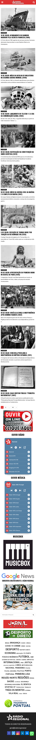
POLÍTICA (20, 671)
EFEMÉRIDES (3, 32)
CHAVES (23, 643)
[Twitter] (13, 733)
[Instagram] (18, 733)
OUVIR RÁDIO (18, 434)
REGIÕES (23, 677)
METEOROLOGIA (27, 665)
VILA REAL (13, 693)
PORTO (28, 671)
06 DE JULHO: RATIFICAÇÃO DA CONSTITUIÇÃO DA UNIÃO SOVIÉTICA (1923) (17, 153)
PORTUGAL (10, 674)
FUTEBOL (24, 656)
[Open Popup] (24, 447)
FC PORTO (27, 653)
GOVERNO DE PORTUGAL (8, 659)
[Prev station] (20, 447)
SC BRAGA (17, 681)
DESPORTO (12, 649)
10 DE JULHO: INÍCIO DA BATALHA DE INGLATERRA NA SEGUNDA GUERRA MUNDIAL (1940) (17, 76)
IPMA (22, 662)
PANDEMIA (20, 668)
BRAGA (7, 643)
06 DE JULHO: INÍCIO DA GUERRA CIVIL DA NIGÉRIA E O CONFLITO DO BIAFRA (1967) (17, 193)
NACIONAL (10, 668)
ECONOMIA (10, 653)
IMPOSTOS (30, 659)
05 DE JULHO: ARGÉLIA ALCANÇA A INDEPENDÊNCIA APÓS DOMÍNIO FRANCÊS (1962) (18, 313)
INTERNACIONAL (12, 662)
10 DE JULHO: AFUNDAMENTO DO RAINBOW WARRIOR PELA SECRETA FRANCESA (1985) (15, 36)
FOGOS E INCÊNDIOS (10, 657)
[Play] (15, 447)
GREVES (18, 659)
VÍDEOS (25, 693)
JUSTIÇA (28, 662)
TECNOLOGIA (20, 687)
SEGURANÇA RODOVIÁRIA (12, 684)
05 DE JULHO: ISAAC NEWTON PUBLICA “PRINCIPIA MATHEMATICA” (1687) (18, 394)
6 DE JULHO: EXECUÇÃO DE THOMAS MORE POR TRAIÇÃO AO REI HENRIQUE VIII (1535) (16, 233)
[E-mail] (27, 733)
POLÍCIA (27, 668)
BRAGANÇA (15, 643)
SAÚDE (10, 681)
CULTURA (28, 646)
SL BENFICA (26, 684)
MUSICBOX (18, 536)
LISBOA (18, 665)
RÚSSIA (32, 678)
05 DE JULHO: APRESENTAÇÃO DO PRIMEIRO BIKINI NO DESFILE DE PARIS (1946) (18, 273)
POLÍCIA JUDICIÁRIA (10, 671)
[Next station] (11, 447)
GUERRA (23, 659)
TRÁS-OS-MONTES (14, 690)
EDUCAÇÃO (19, 653)
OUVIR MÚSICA (18, 477)
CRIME (17, 646)
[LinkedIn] (22, 733)
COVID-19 (9, 646)
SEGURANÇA (25, 681)
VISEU (20, 693)
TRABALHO (28, 687)
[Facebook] (9, 733)
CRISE (23, 646)
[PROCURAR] (33, 614)
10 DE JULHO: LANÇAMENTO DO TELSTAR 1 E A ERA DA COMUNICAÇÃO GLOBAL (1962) (17, 114)
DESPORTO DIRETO (25, 650)
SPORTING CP (10, 687)
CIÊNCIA (28, 643)
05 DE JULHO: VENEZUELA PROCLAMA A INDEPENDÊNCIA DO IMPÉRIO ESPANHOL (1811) (16, 354)
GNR (31, 657)
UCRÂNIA (27, 690)
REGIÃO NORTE (9, 677)
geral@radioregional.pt (18, 728)
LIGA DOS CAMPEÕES (9, 665)
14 (12, 407)
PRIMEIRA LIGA (22, 674)
